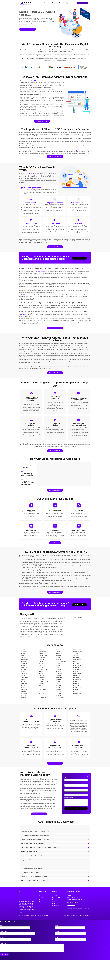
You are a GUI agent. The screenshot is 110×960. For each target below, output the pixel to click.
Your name (66, 777)
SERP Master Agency (26, 294)
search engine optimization (29, 173)
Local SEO (31, 510)
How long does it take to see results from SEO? (33, 843)
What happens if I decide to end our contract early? (34, 876)
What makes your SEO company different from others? (35, 831)
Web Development (79, 530)
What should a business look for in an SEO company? (34, 827)
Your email (66, 782)
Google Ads (78, 510)
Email (56, 925)
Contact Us (61, 2)
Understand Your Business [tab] (27, 465)
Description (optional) (69, 797)
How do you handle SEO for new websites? (32, 868)
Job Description (3, 943)
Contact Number (68, 788)
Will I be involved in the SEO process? (30, 872)
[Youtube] (77, 902)
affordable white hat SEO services (37, 275)
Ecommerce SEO (55, 510)
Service (66, 792)
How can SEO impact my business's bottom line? (33, 880)
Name (1, 925)
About (56, 2)
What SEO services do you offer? (29, 851)
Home (41, 2)
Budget (56, 937)
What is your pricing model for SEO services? (32, 864)
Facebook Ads (31, 530)
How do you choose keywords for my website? (32, 855)
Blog (67, 2)
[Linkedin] (73, 902)
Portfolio (51, 2)
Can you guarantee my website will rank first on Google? (35, 839)
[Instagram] (70, 902)
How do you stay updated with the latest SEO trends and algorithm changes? (40, 847)
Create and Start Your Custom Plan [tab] (27, 473)
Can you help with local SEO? (28, 860)
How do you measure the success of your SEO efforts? (35, 835)
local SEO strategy (53, 365)
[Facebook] (68, 902)
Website (57, 931)
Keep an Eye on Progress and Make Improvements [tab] (27, 481)
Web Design (55, 530)
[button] (82, 3)
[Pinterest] (75, 902)
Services (46, 2)
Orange (30, 365)
